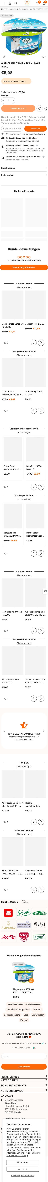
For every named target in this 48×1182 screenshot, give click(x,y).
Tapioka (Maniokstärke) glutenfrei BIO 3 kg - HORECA (35, 804)
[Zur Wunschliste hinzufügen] (31, 974)
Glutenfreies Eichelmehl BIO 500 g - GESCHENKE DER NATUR (12, 393)
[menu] (2, 3)
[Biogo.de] (8, 913)
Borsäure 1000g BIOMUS (34, 467)
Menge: (5, 95)
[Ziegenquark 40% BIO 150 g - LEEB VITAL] (24, 973)
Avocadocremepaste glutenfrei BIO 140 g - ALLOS (35, 613)
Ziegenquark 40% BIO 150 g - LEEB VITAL (23, 991)
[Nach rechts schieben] (41, 343)
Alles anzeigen (25, 901)
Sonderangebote (12, 1015)
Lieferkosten (38, 1015)
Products (12, 9)
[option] (24, 37)
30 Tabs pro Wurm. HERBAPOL (11, 681)
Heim (3, 9)
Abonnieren (35, 129)
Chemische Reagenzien (18, 1009)
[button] (24, 158)
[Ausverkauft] (31, 980)
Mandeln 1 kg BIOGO (35, 324)
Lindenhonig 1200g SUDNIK (34, 393)
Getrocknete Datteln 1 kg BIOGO (12, 325)
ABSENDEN (24, 1066)
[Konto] (10, 3)
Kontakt (24, 1020)
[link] (39, 108)
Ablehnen (22, 1169)
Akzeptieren (23, 1162)
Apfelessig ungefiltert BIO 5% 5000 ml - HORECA (12, 804)
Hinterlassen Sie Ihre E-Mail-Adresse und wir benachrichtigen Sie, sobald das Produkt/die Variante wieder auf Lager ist (23, 120)
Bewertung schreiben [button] (24, 267)
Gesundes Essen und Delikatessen (24, 1004)
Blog (26, 1015)
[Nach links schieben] (34, 343)
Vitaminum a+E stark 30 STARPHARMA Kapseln (35, 681)
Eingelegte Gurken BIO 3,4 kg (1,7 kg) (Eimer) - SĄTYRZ (33, 872)
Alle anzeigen (24, 432)
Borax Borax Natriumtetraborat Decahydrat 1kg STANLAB (12, 468)
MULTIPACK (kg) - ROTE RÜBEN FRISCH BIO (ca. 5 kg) (12, 872)
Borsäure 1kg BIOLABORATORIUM (13, 534)
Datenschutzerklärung (17, 1155)
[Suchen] (16, 3)
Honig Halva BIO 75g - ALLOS (12, 613)
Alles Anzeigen (24, 287)
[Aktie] (45, 109)
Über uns (37, 1009)
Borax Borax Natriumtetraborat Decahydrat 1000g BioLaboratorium (35, 534)
